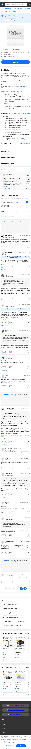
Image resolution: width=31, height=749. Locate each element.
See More (19, 625)
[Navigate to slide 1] (14, 44)
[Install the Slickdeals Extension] (15, 705)
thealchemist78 (9, 541)
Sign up (6, 221)
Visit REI (15, 62)
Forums (9, 11)
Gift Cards (21, 621)
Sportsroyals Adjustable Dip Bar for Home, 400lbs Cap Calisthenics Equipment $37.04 (8, 649)
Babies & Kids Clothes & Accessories (10, 608)
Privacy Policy (4, 740)
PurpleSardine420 (10, 408)
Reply (10, 246)
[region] (15, 742)
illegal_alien (8, 330)
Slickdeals (3, 11)
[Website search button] (25, 4)
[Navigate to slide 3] (16, 44)
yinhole (7, 502)
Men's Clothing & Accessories (10, 613)
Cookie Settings (10, 745)
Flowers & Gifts (8, 621)
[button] (7, 49)
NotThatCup (8, 235)
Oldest (19, 212)
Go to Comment (7, 188)
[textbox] (13, 202)
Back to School (8, 8)
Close (21, 745)
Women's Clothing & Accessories (10, 617)
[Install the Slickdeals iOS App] (15, 714)
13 (17, 659)
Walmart (17, 657)
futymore (27, 143)
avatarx (7, 574)
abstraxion (9, 174)
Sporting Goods (9, 625)
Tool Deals (27, 8)
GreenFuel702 (9, 252)
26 (5, 49)
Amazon (4, 657)
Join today (23, 86)
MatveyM (8, 448)
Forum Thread (19, 138)
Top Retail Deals (18, 8)
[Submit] (3, 216)
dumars (7, 518)
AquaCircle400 (9, 357)
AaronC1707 (8, 458)
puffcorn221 (8, 473)
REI (2, 73)
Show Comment (24, 452)
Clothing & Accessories (10, 604)
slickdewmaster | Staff (24, 113)
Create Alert (10, 19)
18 (4, 659)
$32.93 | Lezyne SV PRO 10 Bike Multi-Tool (7, 683)
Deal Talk (14, 11)
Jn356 (6, 375)
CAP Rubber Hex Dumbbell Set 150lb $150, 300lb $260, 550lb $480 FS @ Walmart (20, 649)
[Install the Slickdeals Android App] (15, 710)
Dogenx (7, 275)
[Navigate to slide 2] (15, 44)
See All (27, 633)
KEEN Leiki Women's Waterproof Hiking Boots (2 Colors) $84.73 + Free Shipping (20, 683)
